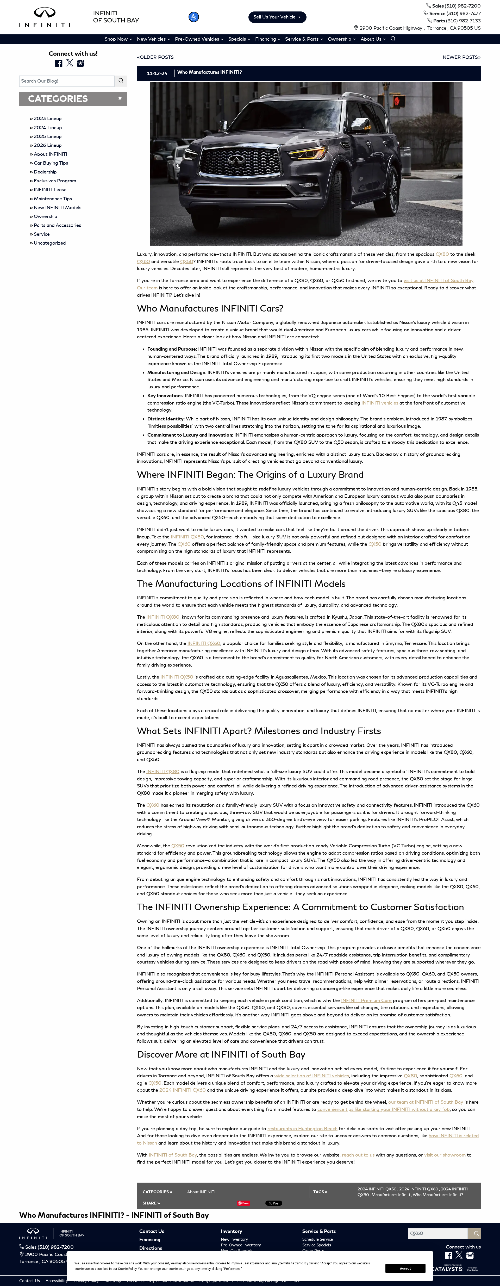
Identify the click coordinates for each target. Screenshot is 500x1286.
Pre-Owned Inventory (241, 1245)
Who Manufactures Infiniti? (438, 1194)
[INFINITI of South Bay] (79, 16)
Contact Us (151, 1231)
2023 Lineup (48, 118)
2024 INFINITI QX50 (378, 1189)
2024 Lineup (48, 128)
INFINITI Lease (50, 189)
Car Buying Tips (51, 163)
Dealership (45, 172)
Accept (405, 1268)
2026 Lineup (48, 145)
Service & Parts (319, 1231)
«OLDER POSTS (155, 57)
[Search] (121, 81)
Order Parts (313, 1250)
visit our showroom (445, 1155)
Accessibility (57, 1280)
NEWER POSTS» (462, 57)
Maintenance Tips (53, 199)
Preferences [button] (232, 1269)
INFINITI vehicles (379, 403)
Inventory (231, 1231)
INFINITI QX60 (204, 643)
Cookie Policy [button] (127, 1269)
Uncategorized (50, 243)
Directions (150, 1248)
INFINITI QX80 (162, 617)
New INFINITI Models (57, 207)
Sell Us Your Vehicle (274, 17)
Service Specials (316, 1245)
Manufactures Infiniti (392, 1194)
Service (42, 234)
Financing (149, 1239)
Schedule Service (317, 1239)
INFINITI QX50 (176, 677)
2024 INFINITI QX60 (419, 1189)
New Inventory (234, 1239)
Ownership (45, 216)
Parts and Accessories (57, 225)
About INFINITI (50, 154)
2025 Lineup (48, 136)
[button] (194, 17)
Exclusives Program (55, 181)
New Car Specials (237, 1250)
